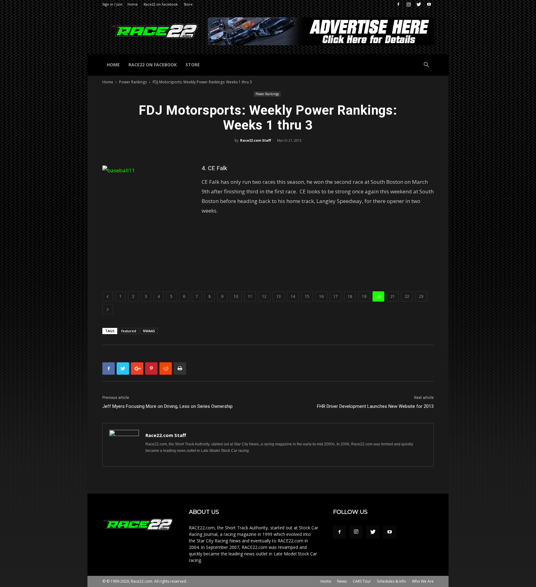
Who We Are (423, 581)
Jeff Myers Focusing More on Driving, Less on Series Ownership (167, 406)
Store (188, 4)
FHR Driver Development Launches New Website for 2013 (375, 406)
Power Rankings (133, 82)
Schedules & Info (391, 581)
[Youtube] (429, 4)
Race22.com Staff (255, 140)
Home (132, 4)
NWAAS (149, 331)
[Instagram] (408, 4)
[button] (426, 65)
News (342, 581)
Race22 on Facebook (161, 4)
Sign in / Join (112, 4)
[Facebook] (398, 4)
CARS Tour (362, 581)
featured (128, 331)
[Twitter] (418, 4)
